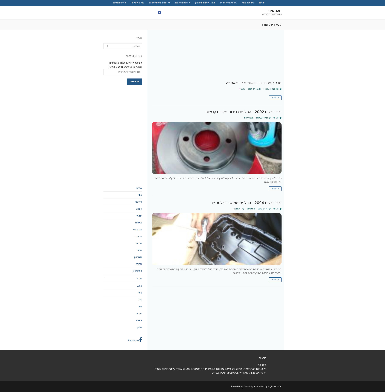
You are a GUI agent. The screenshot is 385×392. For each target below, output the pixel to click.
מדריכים (247, 118)
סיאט (139, 250)
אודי (140, 194)
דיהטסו (138, 201)
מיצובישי (137, 229)
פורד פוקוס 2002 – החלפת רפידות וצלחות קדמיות (243, 112)
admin (276, 118)
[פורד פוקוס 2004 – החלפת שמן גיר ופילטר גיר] (217, 239)
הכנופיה (275, 10)
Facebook (133, 340)
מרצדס (138, 236)
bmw (139, 187)
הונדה (139, 208)
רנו (140, 306)
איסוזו (139, 320)
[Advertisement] (217, 58)
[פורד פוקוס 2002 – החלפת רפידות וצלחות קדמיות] (217, 148)
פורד (241, 89)
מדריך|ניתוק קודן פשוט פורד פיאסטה (254, 83)
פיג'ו (140, 292)
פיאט (139, 285)
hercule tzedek (271, 89)
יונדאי (139, 215)
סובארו (138, 243)
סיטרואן (138, 257)
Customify (249, 386)
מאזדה (138, 222)
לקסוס (139, 313)
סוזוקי (139, 327)
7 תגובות (238, 209)
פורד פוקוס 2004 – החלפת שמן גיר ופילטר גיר (246, 203)
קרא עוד (275, 97)
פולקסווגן (137, 270)
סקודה (139, 264)
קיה (140, 299)
